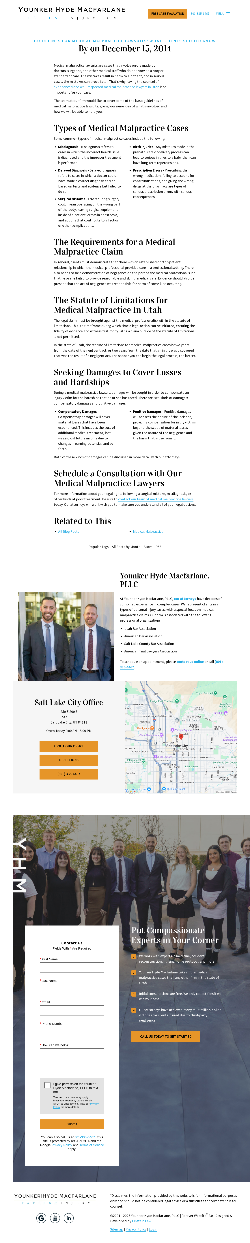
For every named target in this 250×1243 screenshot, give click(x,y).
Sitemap (116, 1229)
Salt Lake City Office (69, 702)
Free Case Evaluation (167, 14)
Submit (72, 1124)
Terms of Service (91, 1145)
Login (153, 1229)
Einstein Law (141, 1221)
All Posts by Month (126, 546)
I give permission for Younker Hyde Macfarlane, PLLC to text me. (76, 1095)
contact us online (190, 661)
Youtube (55, 1218)
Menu (220, 14)
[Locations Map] (181, 737)
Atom (148, 546)
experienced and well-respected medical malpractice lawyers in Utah (106, 87)
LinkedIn (69, 1218)
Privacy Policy (62, 1145)
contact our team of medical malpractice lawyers (155, 499)
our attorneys (185, 598)
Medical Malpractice (148, 531)
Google (41, 1218)
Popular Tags (99, 546)
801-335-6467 (84, 1137)
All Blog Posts (68, 531)
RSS (158, 546)
